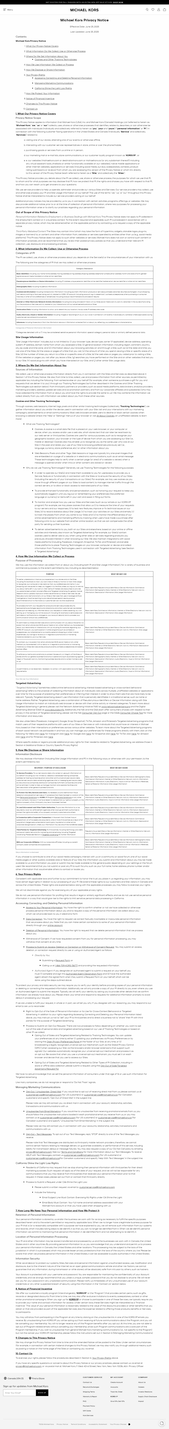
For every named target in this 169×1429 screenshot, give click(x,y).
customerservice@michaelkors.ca (101, 1094)
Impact (141, 1401)
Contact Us (31, 108)
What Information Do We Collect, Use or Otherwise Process (56, 51)
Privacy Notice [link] (62, 1424)
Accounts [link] (114, 1387)
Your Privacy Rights (35, 74)
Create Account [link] (117, 1382)
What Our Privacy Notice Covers (42, 45)
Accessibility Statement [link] (98, 1424)
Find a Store (37, 1378)
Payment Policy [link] (89, 1406)
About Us (141, 1382)
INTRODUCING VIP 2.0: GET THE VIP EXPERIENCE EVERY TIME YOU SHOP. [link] (84, 2)
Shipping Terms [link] (89, 1392)
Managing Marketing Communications (54, 83)
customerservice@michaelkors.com (43, 1094)
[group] (84, 2)
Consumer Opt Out (91, 712)
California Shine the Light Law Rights (53, 88)
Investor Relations (145, 1392)
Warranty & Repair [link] (90, 1396)
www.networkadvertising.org (115, 706)
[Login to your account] (158, 9)
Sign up (42, 1393)
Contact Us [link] (87, 1382)
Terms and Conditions (28, 797)
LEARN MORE (120, 2)
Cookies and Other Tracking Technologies (56, 59)
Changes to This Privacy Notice (41, 103)
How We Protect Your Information (43, 93)
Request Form (63, 960)
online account (55, 925)
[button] (162, 1423)
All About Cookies (105, 415)
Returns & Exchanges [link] (91, 1387)
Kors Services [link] (88, 1415)
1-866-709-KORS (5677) (66, 965)
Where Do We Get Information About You (47, 56)
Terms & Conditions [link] (78, 1424)
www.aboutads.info (54, 709)
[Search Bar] (147, 9)
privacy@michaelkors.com (39, 1151)
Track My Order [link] (116, 1392)
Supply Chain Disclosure (147, 1396)
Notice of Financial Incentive (40, 98)
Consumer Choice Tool (131, 712)
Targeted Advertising (50, 834)
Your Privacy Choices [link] (118, 1424)
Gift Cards (87, 1411)
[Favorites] (153, 9)
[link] (114, 1396)
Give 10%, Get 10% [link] (118, 1401)
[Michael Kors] (84, 9)
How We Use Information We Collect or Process (50, 64)
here (42, 733)
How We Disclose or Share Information (45, 69)
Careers (141, 1387)
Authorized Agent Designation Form (84, 973)
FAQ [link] (84, 1401)
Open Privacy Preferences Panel (63, 1041)
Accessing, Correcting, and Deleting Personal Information (63, 77)
